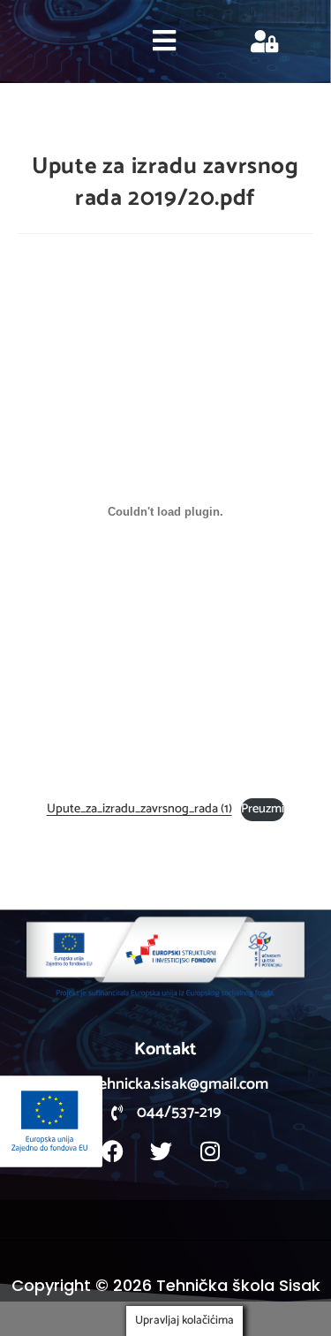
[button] (164, 41)
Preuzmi (262, 808)
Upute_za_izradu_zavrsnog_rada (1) (139, 808)
